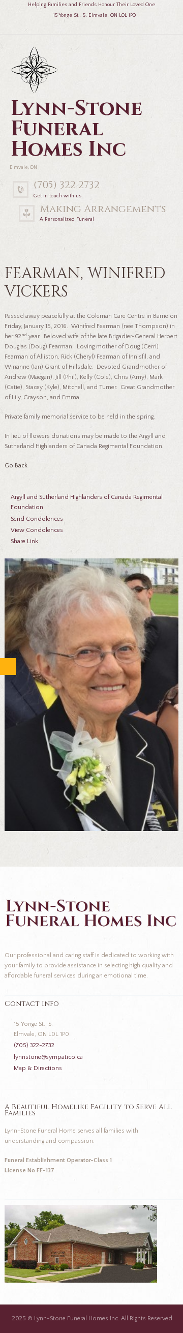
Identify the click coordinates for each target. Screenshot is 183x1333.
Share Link (24, 541)
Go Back (16, 465)
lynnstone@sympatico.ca (48, 1057)
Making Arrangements (103, 209)
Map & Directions (38, 1068)
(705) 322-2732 (34, 1045)
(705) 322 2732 (67, 185)
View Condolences (37, 530)
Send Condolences (37, 519)
